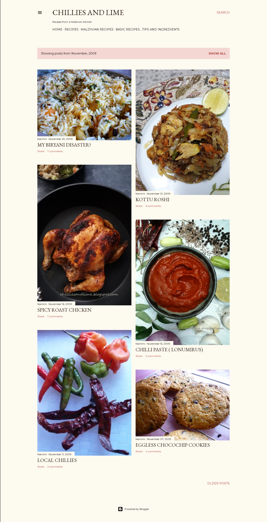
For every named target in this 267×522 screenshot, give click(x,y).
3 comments (153, 356)
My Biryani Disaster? (64, 145)
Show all (217, 53)
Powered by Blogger (137, 509)
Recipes (71, 29)
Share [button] (40, 151)
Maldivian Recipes (97, 29)
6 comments (153, 205)
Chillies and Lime (88, 12)
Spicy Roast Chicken (64, 310)
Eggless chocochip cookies (173, 445)
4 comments (153, 451)
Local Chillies (57, 460)
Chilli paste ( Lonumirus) (169, 349)
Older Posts (218, 483)
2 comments (55, 466)
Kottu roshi (152, 199)
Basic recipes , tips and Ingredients (148, 29)
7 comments (55, 151)
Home (57, 29)
